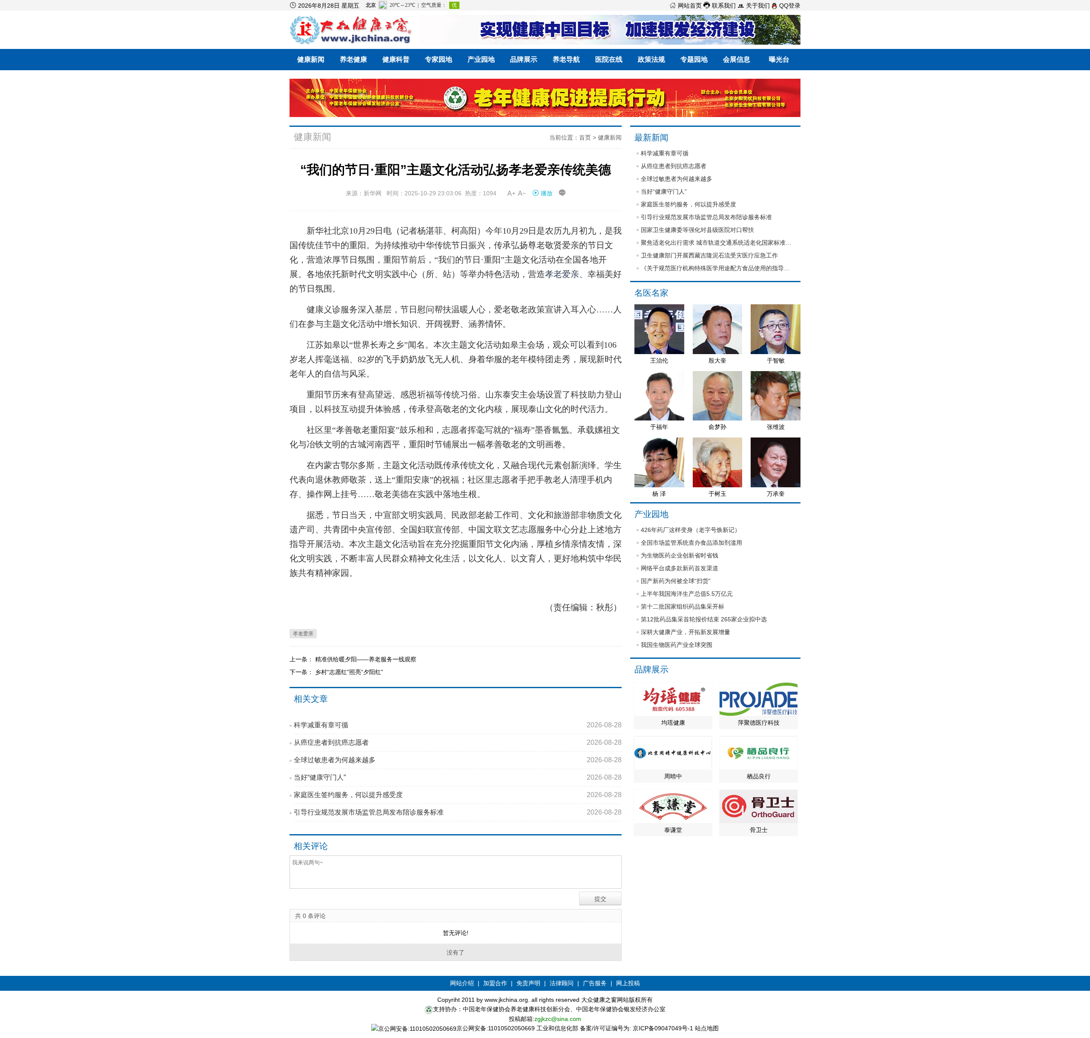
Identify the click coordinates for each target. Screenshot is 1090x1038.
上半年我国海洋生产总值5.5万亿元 (687, 593)
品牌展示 (523, 59)
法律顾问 (562, 983)
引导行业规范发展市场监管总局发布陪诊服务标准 (458, 812)
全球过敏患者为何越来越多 (458, 759)
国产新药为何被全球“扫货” (676, 581)
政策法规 (651, 59)
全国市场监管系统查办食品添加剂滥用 (691, 542)
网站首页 (685, 5)
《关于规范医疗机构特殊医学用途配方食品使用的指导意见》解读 (717, 268)
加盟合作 (495, 983)
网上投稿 (628, 983)
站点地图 (707, 1028)
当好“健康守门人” (458, 777)
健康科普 (396, 59)
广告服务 (595, 983)
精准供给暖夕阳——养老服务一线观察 (365, 659)
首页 (585, 137)
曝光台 (779, 59)
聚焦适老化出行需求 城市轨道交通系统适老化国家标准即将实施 (717, 242)
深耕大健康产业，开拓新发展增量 (685, 632)
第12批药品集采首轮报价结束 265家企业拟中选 (704, 619)
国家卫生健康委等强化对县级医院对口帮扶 (697, 229)
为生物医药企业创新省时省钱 (679, 555)
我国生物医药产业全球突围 (676, 644)
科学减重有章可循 (458, 725)
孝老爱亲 (562, 274)
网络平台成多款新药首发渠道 (679, 568)
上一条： (302, 659)
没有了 (456, 952)
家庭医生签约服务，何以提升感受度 (458, 794)
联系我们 (719, 5)
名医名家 (651, 292)
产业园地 (481, 59)
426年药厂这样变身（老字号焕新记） (690, 529)
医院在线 (608, 59)
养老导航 (566, 59)
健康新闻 (310, 59)
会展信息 (736, 59)
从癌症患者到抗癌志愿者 (458, 742)
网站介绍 (462, 983)
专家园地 (438, 59)
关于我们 (753, 5)
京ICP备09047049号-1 (663, 1028)
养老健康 (353, 59)
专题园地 (694, 59)
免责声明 (528, 983)
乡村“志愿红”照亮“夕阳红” (349, 672)
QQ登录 (788, 5)
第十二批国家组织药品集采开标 (682, 606)
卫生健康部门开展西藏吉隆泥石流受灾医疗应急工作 (709, 255)
